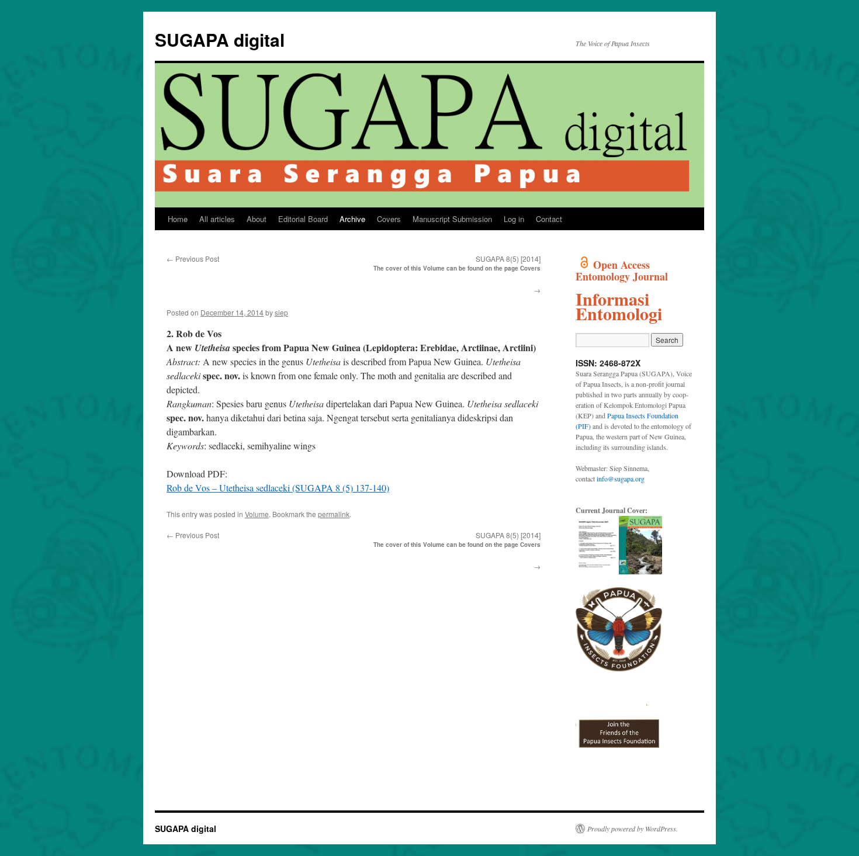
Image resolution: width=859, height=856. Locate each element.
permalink (333, 514)
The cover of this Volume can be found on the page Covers (457, 268)
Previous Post (193, 259)
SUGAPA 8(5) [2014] (508, 259)
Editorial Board (303, 218)
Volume (257, 514)
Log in (514, 218)
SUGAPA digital (220, 39)
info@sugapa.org (621, 478)
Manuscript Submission (452, 218)
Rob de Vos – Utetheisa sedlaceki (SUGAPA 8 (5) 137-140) (278, 487)
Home (178, 218)
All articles (217, 218)
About (256, 218)
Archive (352, 218)
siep (281, 312)
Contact (549, 218)
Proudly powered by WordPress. (632, 828)
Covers (389, 218)
